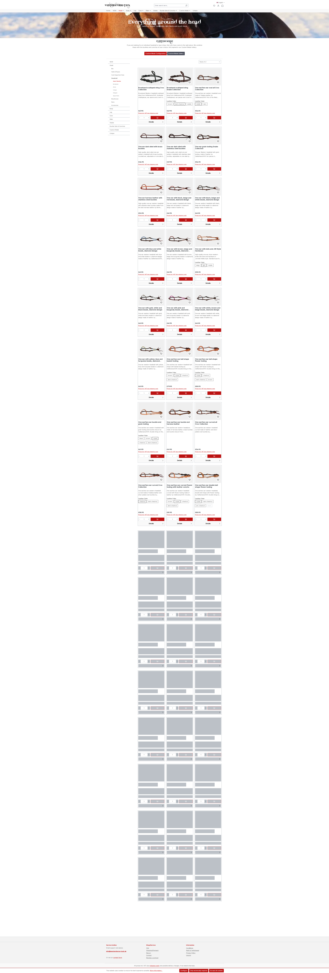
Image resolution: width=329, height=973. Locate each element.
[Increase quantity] (149, 117)
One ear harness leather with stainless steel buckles (150, 199)
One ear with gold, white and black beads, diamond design (150, 309)
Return (148, 953)
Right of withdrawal (192, 950)
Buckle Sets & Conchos (117, 126)
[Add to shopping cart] (157, 117)
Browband (115, 84)
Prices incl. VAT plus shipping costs (148, 113)
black (141, 438)
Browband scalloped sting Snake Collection (177, 89)
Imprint (188, 955)
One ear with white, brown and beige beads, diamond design (207, 309)
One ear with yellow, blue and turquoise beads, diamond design (150, 360)
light (204, 265)
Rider (111, 119)
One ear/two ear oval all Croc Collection (207, 89)
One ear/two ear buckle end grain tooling (149, 423)
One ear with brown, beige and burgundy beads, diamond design (179, 250)
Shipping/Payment (152, 950)
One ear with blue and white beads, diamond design (149, 250)
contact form (117, 957)
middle (189, 104)
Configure (183, 970)
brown (170, 104)
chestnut (185, 375)
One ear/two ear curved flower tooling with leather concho (179, 486)
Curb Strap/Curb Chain (117, 75)
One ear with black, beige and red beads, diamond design (179, 199)
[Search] (186, 5)
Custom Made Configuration (155, 53)
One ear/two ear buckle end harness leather (178, 423)
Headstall (114, 78)
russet (177, 375)
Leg (111, 112)
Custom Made (114, 130)
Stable (112, 123)
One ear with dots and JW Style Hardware (208, 250)
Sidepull (115, 93)
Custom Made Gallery (176, 53)
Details (151, 122)
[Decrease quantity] (139, 117)
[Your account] (218, 5)
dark (204, 104)
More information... (156, 970)
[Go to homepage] (117, 5)
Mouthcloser (114, 99)
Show (114, 87)
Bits (112, 68)
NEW (111, 62)
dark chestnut (179, 104)
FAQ (147, 948)
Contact (149, 955)
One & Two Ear (117, 81)
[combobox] (169, 5)
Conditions (189, 948)
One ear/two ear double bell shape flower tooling (206, 486)
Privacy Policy (190, 953)
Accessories (114, 105)
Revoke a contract (152, 958)
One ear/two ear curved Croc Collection (150, 486)
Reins (112, 102)
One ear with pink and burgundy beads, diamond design (177, 309)
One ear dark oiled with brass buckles (150, 147)
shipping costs (154, 966)
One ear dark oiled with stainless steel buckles (176, 147)
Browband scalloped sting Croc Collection (151, 89)
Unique (115, 90)
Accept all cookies (216, 970)
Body (111, 109)
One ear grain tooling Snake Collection (206, 147)
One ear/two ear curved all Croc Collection (206, 423)
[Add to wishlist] (161, 82)
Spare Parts (116, 95)
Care (111, 116)
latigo (198, 265)
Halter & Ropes (115, 72)
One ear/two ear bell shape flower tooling (206, 360)
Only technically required (198, 970)
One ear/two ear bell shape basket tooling (178, 360)
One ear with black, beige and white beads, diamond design (207, 199)
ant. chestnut (200, 506)
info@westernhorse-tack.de (116, 951)
